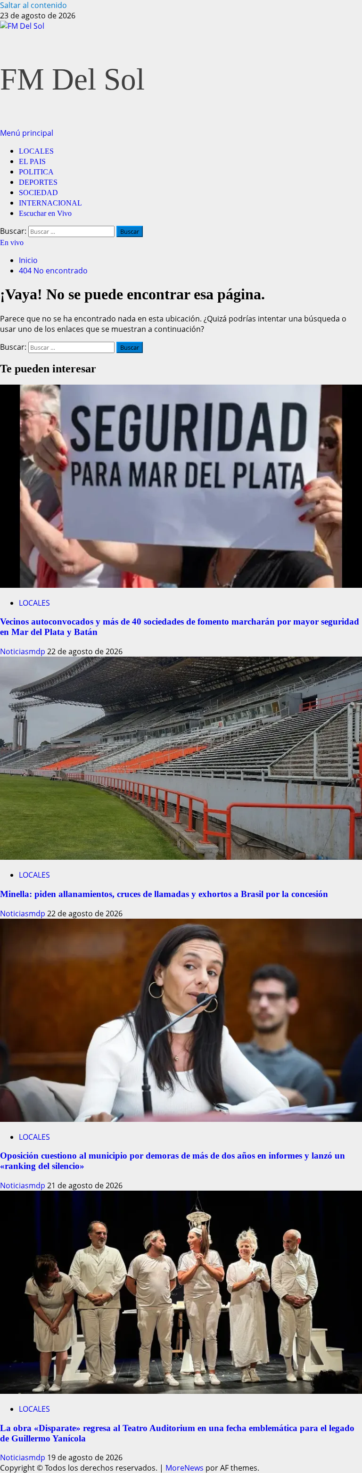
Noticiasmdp (23, 651)
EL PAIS (32, 161)
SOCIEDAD (38, 193)
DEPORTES (38, 182)
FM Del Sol (72, 79)
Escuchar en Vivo (45, 213)
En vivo (12, 243)
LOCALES (36, 151)
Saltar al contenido (33, 5)
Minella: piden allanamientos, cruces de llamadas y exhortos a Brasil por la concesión (164, 894)
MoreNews (184, 1468)
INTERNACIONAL (50, 203)
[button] (26, 133)
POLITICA (36, 172)
